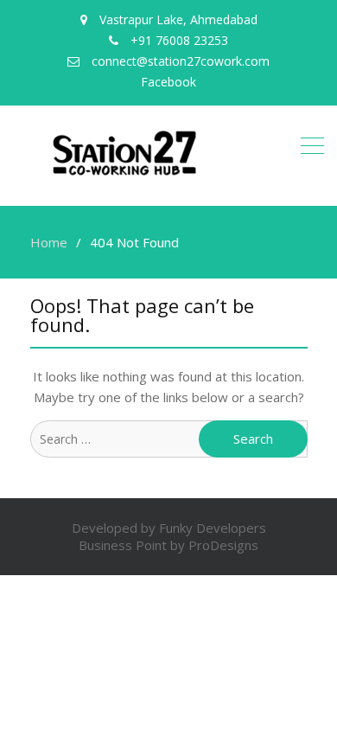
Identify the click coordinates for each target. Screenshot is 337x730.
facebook (168, 82)
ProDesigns (223, 545)
